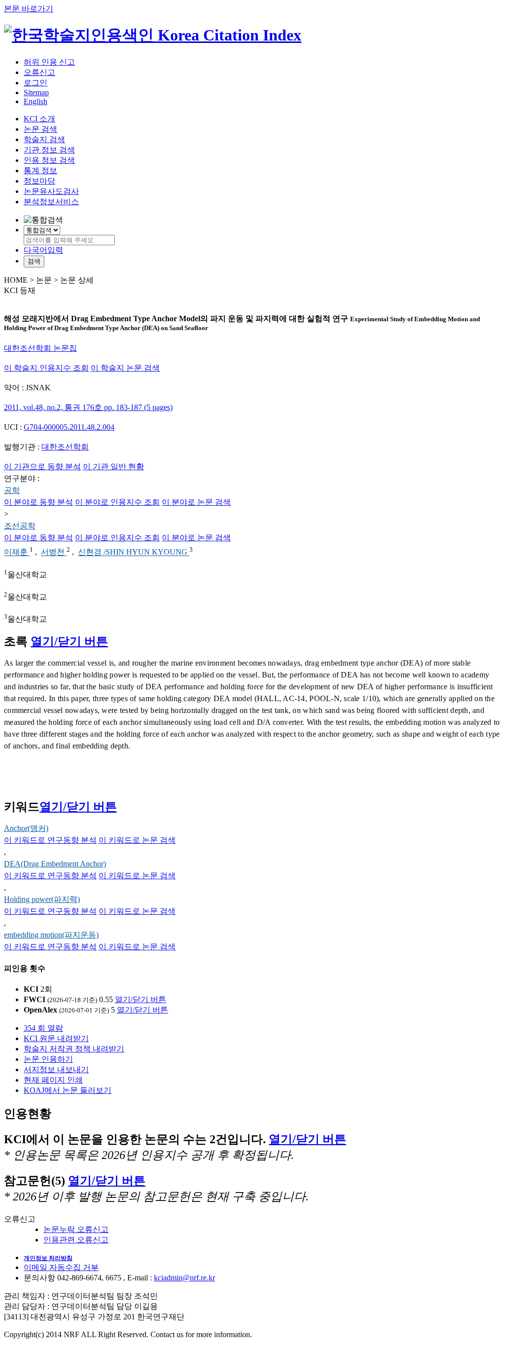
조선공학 (20, 526)
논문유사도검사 (51, 191)
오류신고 (39, 72)
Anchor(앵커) (26, 828)
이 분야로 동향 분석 (38, 502)
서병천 (54, 552)
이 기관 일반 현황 (113, 466)
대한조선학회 (65, 447)
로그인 (35, 82)
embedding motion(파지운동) (51, 935)
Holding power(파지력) (42, 899)
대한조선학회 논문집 (40, 348)
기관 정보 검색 (49, 150)
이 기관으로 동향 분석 (42, 466)
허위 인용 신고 (49, 62)
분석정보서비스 (51, 201)
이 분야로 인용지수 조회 (117, 502)
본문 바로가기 (28, 8)
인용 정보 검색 (49, 160)
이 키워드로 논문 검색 (137, 840)
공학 (12, 490)
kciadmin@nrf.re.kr (184, 1277)
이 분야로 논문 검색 (196, 502)
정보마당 (39, 181)
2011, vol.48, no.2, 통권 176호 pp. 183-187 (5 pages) (88, 407)
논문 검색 (40, 129)
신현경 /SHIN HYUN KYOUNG (133, 552)
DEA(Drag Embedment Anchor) (55, 864)
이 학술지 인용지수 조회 (46, 368)
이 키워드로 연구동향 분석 (50, 840)
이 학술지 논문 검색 (125, 368)
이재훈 (17, 552)
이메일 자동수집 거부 (61, 1267)
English (35, 101)
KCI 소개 (39, 118)
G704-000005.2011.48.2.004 (69, 427)
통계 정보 (40, 170)
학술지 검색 (44, 139)
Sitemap (36, 92)
